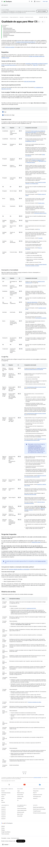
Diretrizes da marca (15, 838)
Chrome (2, 828)
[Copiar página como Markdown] (43, 22)
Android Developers (4, 17)
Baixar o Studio (20, 814)
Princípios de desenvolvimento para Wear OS (25, 42)
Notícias (2, 798)
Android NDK (19, 816)
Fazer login (45, 1)
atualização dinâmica (31, 162)
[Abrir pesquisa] (29, 1)
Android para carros (37, 796)
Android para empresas (5, 792)
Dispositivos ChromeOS (37, 794)
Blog (2, 800)
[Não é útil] (47, 17)
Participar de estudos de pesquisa (39, 812)
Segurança (3, 794)
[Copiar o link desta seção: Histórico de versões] (17, 592)
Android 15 (3, 811)
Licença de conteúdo (37, 777)
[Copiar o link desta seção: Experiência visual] (12, 119)
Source (2, 796)
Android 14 (3, 812)
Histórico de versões (9, 47)
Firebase (3, 830)
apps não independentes (32, 302)
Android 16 (3, 809)
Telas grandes (35, 790)
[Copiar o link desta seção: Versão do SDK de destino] (17, 61)
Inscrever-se (21, 841)
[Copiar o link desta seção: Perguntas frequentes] (17, 534)
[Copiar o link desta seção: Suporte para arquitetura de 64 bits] (22, 85)
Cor (39, 229)
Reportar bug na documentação (39, 809)
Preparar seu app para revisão (30, 494)
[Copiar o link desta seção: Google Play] (9, 357)
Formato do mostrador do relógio (34, 702)
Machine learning (20, 792)
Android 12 (3, 816)
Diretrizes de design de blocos (40, 213)
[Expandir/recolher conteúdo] (8, 25)
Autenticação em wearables (40, 317)
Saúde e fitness (20, 794)
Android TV (35, 798)
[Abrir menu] (2, 1)
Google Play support (37, 811)
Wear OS (35, 792)
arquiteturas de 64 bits (31, 608)
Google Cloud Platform (5, 832)
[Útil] (45, 17)
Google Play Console (36, 542)
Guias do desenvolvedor (21, 810)
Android (3, 790)
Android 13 (3, 814)
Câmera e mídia (20, 796)
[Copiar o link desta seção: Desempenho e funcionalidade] (19, 270)
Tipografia (40, 238)
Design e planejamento (14, 17)
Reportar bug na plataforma (38, 807)
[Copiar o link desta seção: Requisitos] (9, 52)
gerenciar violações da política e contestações (19, 569)
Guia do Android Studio (21, 808)
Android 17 (3, 807)
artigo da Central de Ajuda (29, 81)
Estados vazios (41, 203)
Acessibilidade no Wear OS (30, 141)
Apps (5, 112)
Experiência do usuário (29, 17)
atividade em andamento (36, 160)
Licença (8, 838)
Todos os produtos (5, 833)
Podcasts (3, 802)
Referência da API (20, 812)
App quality (4, 5)
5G (17, 800)
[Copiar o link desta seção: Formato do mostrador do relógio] (21, 75)
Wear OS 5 (35, 65)
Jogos (18, 790)
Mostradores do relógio (9, 115)
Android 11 (3, 818)
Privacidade (19, 798)
